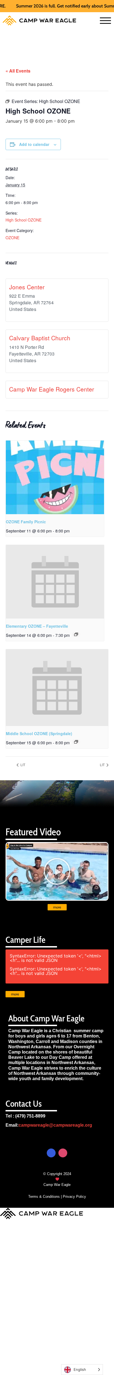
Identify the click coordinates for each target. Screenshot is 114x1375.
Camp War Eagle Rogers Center (51, 389)
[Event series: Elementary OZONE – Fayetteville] (76, 634)
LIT (22, 764)
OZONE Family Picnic (26, 521)
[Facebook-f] (51, 1153)
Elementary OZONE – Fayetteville (37, 626)
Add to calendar (34, 144)
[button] (57, 871)
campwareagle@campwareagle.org (55, 1125)
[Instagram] (62, 1153)
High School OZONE (24, 220)
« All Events (18, 71)
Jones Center (27, 287)
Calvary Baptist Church (39, 338)
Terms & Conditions (44, 1196)
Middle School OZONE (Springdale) (39, 733)
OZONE (12, 237)
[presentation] (55, 477)
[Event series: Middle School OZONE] (76, 741)
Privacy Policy (74, 1196)
